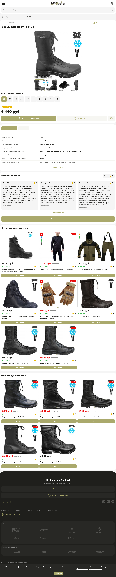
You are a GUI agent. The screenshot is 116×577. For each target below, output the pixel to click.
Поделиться (100, 23)
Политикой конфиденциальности (89, 569)
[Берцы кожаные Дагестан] (96, 293)
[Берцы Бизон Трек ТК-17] (20, 439)
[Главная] (58, 3)
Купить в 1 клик (84, 118)
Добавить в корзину (30, 118)
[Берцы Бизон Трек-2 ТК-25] (58, 439)
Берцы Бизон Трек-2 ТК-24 (13, 417)
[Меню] (3, 3)
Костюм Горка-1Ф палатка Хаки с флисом (95, 269)
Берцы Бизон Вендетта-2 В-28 (15, 363)
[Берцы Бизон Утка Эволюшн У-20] (58, 340)
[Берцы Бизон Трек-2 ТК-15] (96, 394)
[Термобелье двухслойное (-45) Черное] (58, 246)
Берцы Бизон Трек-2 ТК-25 (51, 462)
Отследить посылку (60, 495)
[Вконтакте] (108, 502)
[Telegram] (113, 502)
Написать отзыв (58, 219)
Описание (23, 128)
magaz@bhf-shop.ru (13, 502)
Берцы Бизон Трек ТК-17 (12, 462)
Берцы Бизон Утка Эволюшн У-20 (54, 363)
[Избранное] (111, 118)
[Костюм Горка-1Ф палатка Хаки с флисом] (96, 246)
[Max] (104, 502)
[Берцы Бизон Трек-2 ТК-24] (20, 394)
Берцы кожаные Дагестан (89, 316)
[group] (58, 55)
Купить (21, 275)
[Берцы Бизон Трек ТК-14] (58, 394)
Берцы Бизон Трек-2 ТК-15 (89, 417)
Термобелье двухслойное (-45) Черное (56, 269)
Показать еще (58, 212)
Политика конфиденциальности (14, 562)
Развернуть (56, 167)
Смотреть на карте (12, 514)
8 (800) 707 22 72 (58, 480)
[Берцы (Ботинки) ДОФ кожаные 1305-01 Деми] (20, 293)
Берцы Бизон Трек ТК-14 (50, 417)
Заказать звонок (60, 489)
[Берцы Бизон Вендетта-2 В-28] (20, 340)
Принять (59, 574)
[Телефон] (113, 3)
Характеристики (9, 128)
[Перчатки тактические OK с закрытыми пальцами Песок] (58, 293)
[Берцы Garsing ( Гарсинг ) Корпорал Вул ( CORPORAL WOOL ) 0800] (20, 246)
